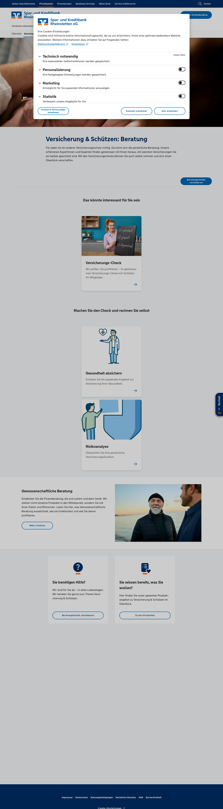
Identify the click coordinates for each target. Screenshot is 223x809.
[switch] (181, 69)
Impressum (78, 44)
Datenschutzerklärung (52, 44)
